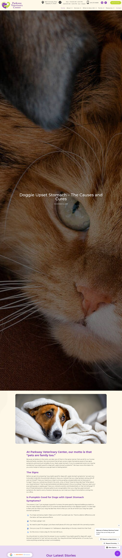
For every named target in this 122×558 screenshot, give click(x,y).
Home (63, 8)
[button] (69, 8)
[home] (12, 5)
